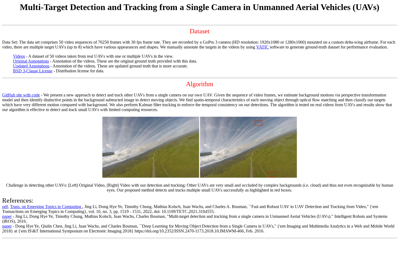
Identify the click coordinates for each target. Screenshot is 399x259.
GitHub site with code (21, 95)
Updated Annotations (31, 66)
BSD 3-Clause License (32, 71)
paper (7, 216)
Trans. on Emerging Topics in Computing (46, 206)
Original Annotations (31, 61)
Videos (19, 56)
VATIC (262, 47)
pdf (5, 206)
